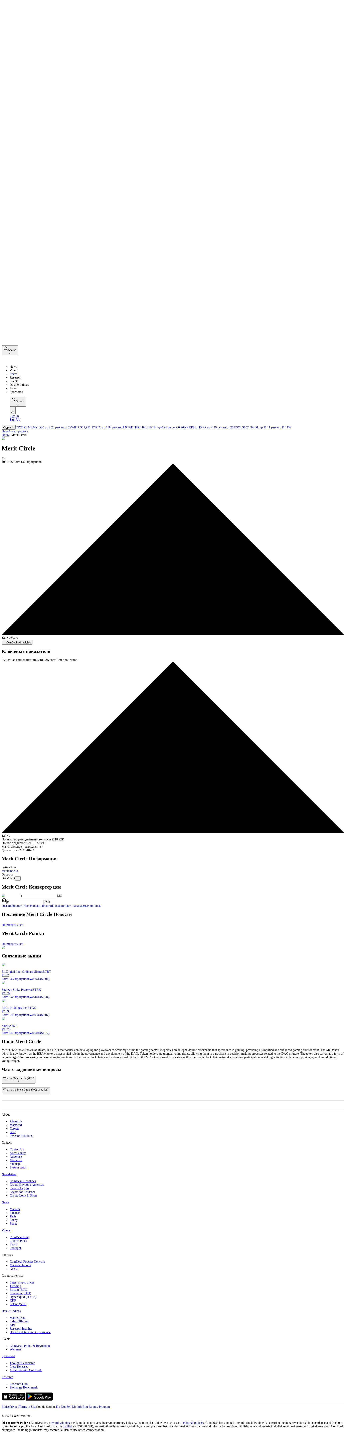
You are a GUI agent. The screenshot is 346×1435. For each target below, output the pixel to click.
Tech (13, 1216)
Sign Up (15, 419)
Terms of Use (27, 1406)
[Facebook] (7, 1412)
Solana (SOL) (18, 1304)
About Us (16, 1121)
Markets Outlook (20, 1265)
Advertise (16, 1156)
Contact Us (17, 1149)
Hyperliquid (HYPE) (23, 1297)
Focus (13, 1223)
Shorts (14, 1244)
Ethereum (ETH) (20, 1293)
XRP (13, 1300)
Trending (15, 1286)
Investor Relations (21, 1135)
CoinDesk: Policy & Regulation (30, 1345)
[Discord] (34, 1412)
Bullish (67, 1426)
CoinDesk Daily (20, 1237)
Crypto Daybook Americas (27, 1184)
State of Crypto (19, 1188)
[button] (177, 388)
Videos (6, 1230)
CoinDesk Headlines (23, 1181)
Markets (15, 1209)
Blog (13, 1132)
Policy (14, 1220)
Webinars (15, 1349)
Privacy (14, 1406)
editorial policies (193, 1422)
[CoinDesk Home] (17, 360)
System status (18, 1167)
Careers (14, 1128)
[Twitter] (3, 1412)
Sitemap (15, 1163)
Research (7, 1377)
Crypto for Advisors (22, 1192)
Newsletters (9, 1174)
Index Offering (19, 1321)
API (12, 1325)
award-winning (60, 1422)
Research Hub (19, 1384)
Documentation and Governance (30, 1332)
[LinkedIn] (12, 1412)
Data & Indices (11, 1311)
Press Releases (19, 1366)
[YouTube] (24, 1412)
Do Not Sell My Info (69, 1406)
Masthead (16, 1125)
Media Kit (16, 1160)
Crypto (7, 427)
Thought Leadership (22, 1363)
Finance (15, 1212)
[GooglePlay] (39, 1399)
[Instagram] (20, 1412)
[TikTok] (29, 1412)
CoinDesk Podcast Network (27, 1261)
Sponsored (8, 1356)
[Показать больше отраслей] (18, 878)
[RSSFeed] (16, 1412)
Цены (5, 435)
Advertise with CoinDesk (26, 1370)
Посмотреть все (12, 924)
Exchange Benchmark (24, 1387)
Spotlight (15, 1248)
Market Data (17, 1317)
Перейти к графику (15, 431)
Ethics (5, 1406)
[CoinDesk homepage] (17, 1107)
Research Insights (21, 1328)
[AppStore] (14, 1399)
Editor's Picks (18, 1240)
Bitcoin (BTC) (19, 1289)
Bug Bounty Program (96, 1406)
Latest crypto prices (22, 1282)
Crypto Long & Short (23, 1195)
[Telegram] (39, 1412)
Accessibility (18, 1153)
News (5, 1202)
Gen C (14, 1268)
